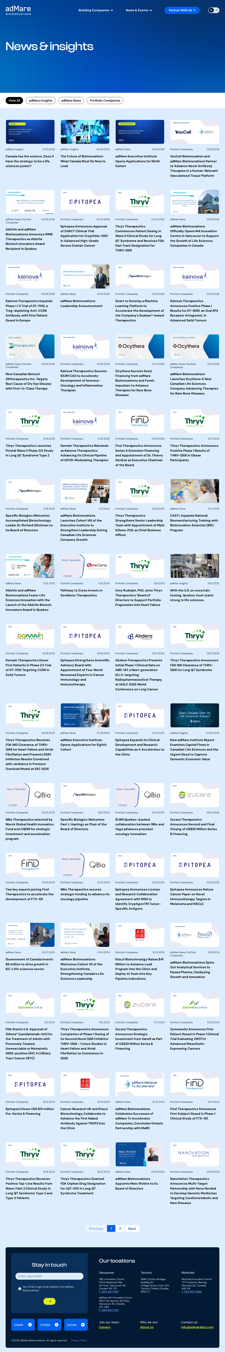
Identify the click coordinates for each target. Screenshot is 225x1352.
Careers (105, 1327)
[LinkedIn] (23, 1325)
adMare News (71, 100)
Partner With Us (180, 10)
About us (146, 1327)
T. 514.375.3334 (192, 1292)
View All (14, 100)
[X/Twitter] (49, 1325)
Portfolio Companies (105, 100)
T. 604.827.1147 (109, 1292)
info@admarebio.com (197, 1327)
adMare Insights (40, 100)
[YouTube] (76, 1325)
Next (132, 1228)
